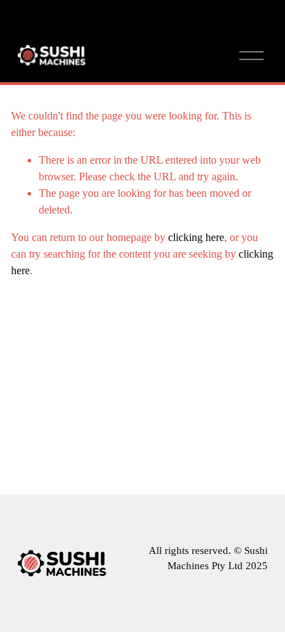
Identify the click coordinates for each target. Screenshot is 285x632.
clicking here (196, 237)
